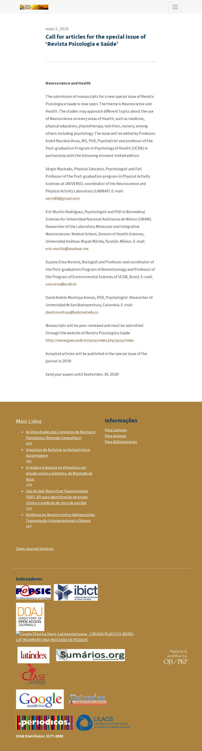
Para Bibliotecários (121, 442)
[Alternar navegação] (175, 7)
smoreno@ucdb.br (61, 284)
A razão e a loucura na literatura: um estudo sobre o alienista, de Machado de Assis (59, 473)
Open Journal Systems (35, 548)
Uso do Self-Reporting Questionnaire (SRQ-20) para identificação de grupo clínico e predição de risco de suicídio (57, 497)
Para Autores (115, 436)
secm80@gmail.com (63, 198)
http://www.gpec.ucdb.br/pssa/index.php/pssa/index (90, 340)
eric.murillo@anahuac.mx (67, 248)
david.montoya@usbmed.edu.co (72, 312)
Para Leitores (116, 430)
